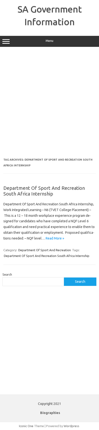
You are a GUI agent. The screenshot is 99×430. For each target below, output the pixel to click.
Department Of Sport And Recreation (44, 250)
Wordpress (71, 426)
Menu (49, 41)
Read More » (55, 238)
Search (7, 274)
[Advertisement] (49, 104)
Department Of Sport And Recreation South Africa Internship (44, 190)
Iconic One (26, 426)
